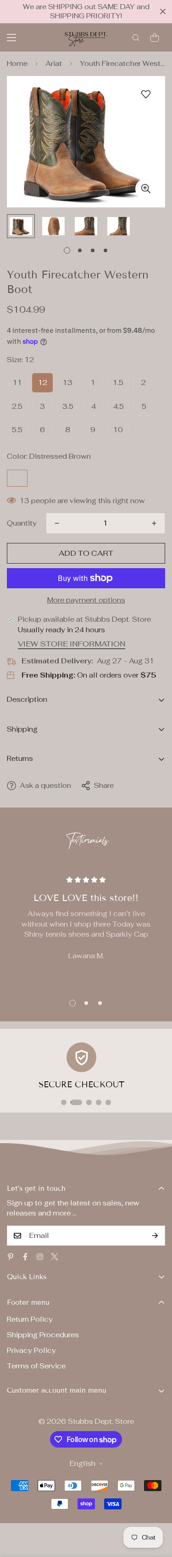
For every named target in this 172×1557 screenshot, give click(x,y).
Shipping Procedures (43, 1334)
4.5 (118, 406)
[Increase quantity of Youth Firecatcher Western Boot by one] (154, 523)
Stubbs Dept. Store (101, 1421)
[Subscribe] (155, 1236)
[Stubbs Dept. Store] (86, 37)
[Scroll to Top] (155, 1508)
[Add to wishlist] (145, 94)
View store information (71, 644)
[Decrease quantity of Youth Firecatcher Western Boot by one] (56, 523)
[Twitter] (54, 1256)
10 (118, 429)
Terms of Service (36, 1366)
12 (42, 382)
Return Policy (30, 1319)
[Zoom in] (145, 189)
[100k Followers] (40, 1256)
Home (17, 63)
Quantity (22, 523)
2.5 (17, 406)
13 (67, 382)
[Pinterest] (10, 1256)
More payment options (86, 600)
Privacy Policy (31, 1350)
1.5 (118, 382)
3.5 (67, 406)
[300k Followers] (25, 1256)
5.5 (17, 429)
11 (17, 382)
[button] (154, 37)
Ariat (53, 63)
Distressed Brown (17, 478)
